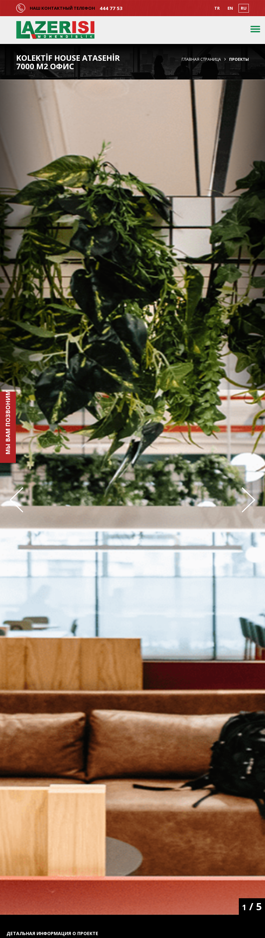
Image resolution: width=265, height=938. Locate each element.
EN (230, 8)
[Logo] (55, 30)
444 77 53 (111, 8)
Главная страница (201, 59)
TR (217, 8)
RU (244, 8)
